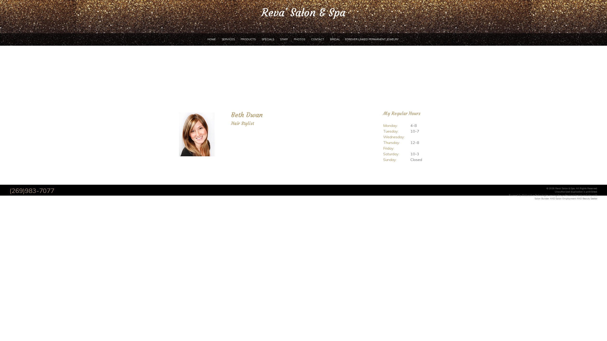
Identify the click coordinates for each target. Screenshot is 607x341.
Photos (299, 39)
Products (248, 39)
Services (228, 39)
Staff (284, 39)
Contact (317, 39)
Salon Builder (542, 198)
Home (211, 39)
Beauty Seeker (590, 198)
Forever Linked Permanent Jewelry (372, 39)
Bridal (335, 39)
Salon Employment (566, 198)
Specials (268, 39)
